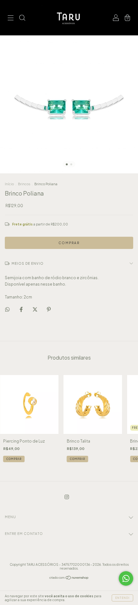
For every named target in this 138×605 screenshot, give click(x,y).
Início (9, 184)
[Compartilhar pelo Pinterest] (48, 309)
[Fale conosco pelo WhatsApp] (126, 578)
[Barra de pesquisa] (22, 18)
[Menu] (10, 18)
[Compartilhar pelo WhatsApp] (7, 309)
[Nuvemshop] (69, 578)
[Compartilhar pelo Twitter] (35, 309)
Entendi (122, 598)
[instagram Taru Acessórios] (67, 496)
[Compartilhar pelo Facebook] (21, 309)
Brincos (24, 184)
